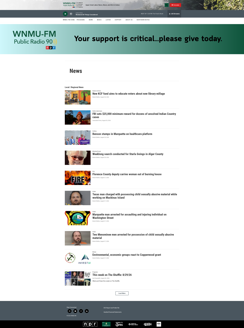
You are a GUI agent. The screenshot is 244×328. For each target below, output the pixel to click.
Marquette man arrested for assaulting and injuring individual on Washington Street (129, 216)
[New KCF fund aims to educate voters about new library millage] (78, 97)
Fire (93, 171)
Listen (108, 20)
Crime (94, 191)
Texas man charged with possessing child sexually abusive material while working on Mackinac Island (134, 196)
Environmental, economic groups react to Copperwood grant (126, 254)
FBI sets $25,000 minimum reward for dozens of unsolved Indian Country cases (134, 115)
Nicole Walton (96, 97)
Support (118, 20)
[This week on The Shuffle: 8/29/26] (78, 278)
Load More (122, 293)
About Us (129, 20)
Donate (176, 5)
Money (94, 252)
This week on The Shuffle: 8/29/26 (112, 274)
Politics (94, 131)
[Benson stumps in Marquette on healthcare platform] (78, 137)
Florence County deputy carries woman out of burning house (126, 174)
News (91, 20)
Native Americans (97, 111)
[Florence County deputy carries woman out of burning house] (78, 178)
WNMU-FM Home (69, 20)
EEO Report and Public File (111, 308)
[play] (65, 14)
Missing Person (96, 151)
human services (96, 91)
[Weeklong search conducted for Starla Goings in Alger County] (78, 158)
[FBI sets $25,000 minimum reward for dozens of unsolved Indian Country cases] (78, 117)
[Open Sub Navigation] (86, 20)
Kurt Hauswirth (96, 278)
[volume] (71, 14)
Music (99, 20)
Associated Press (97, 120)
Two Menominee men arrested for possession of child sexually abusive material (133, 236)
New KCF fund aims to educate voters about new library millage (128, 93)
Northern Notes (143, 20)
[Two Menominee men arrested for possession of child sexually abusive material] (78, 238)
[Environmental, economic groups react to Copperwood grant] (78, 258)
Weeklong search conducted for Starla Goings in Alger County (127, 154)
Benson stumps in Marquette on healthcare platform (122, 134)
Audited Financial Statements (113, 312)
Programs (81, 20)
